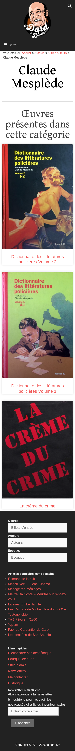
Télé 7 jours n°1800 (22, 619)
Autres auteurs (57, 53)
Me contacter (18, 677)
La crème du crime (37, 505)
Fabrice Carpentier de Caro (28, 630)
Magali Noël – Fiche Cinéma (29, 584)
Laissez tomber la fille (24, 604)
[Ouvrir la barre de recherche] (69, 6)
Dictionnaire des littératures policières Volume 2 (37, 259)
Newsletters (17, 671)
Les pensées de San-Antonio (29, 635)
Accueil (26, 53)
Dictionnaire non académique (29, 653)
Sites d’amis (17, 665)
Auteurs (39, 53)
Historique (15, 683)
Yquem (13, 625)
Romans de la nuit (21, 579)
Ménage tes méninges (24, 589)
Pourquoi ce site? (21, 659)
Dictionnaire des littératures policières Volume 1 (37, 388)
